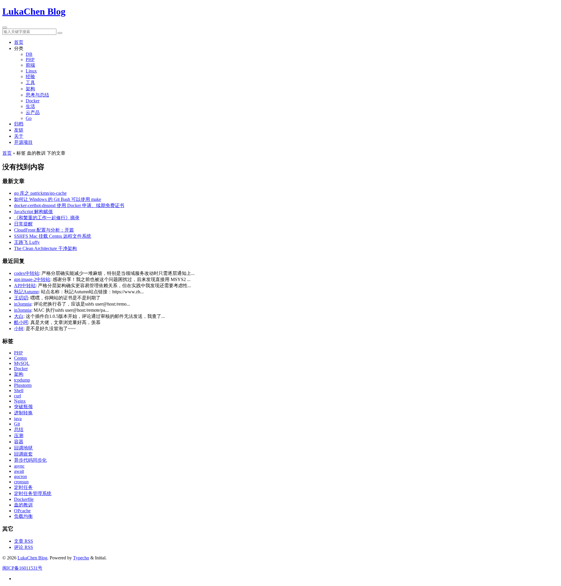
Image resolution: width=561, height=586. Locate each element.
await (19, 471)
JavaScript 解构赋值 (33, 211)
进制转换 (23, 412)
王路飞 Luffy (27, 242)
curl (17, 395)
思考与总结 (37, 94)
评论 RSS (23, 547)
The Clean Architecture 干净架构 (45, 248)
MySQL (22, 363)
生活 (30, 106)
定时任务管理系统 (32, 493)
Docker (32, 100)
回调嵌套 (23, 453)
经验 (30, 76)
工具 (30, 82)
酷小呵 (21, 322)
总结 (18, 429)
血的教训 (23, 504)
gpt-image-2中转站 (32, 279)
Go (29, 118)
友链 (18, 129)
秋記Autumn (26, 291)
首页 (18, 42)
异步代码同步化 (30, 460)
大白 (18, 316)
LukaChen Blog (33, 11)
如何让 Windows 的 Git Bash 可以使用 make (57, 199)
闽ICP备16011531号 (22, 568)
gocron (20, 476)
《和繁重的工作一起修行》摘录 (46, 217)
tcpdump (22, 380)
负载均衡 (23, 516)
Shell (18, 390)
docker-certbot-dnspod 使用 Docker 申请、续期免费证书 (69, 205)
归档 (18, 123)
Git (17, 423)
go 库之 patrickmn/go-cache (40, 193)
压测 (18, 435)
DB (29, 54)
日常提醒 (23, 223)
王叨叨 (21, 297)
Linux (31, 70)
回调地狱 (23, 447)
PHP (30, 59)
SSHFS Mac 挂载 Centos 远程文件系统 (52, 236)
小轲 (18, 328)
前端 (30, 65)
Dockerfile (24, 499)
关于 (18, 136)
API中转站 (25, 285)
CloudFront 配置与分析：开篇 (44, 229)
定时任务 (23, 487)
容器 (18, 441)
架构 (30, 88)
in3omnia (22, 303)
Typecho (81, 557)
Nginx (20, 401)
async (19, 465)
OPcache (22, 510)
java (18, 418)
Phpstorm (23, 385)
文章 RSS (23, 541)
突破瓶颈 (23, 406)
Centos (20, 358)
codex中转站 (26, 273)
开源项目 (23, 142)
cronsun (21, 481)
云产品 (33, 112)
